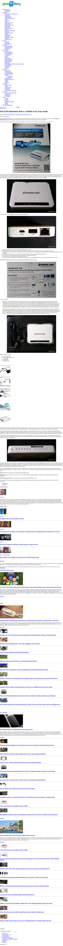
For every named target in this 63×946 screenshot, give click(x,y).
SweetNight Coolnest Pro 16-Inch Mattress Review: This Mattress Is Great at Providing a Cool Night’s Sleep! (27, 797)
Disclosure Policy (5, 936)
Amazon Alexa (8, 16)
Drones (6, 57)
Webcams (7, 82)
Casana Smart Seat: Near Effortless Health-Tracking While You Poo (17, 894)
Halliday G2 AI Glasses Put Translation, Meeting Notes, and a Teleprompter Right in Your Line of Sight (26, 903)
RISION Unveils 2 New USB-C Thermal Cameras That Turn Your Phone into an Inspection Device (25, 868)
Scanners (6, 81)
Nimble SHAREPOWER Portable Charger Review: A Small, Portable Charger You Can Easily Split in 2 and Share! (29, 620)
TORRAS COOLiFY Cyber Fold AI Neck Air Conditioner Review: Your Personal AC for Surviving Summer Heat (29, 678)
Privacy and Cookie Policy (7, 937)
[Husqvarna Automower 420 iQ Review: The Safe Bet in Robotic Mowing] (3, 658)
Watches (6, 103)
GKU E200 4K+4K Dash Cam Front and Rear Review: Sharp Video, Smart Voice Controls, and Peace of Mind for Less (30, 704)
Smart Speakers (8, 35)
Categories (2, 931)
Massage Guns (8, 48)
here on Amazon (34, 259)
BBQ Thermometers (9, 52)
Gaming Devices (8, 87)
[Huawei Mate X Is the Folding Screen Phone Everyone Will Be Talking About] (5, 552)
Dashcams (7, 42)
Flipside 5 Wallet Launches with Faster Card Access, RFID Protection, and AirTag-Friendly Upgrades (25, 920)
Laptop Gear (9, 77)
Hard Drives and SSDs (9, 79)
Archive (4, 941)
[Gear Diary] (31, 4)
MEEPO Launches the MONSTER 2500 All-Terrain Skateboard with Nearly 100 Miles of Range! (24, 886)
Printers (6, 80)
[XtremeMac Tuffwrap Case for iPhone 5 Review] (3, 514)
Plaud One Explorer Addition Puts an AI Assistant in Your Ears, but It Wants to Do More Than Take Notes (27, 745)
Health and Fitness (8, 47)
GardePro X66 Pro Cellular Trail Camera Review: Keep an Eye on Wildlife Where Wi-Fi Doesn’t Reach (26, 687)
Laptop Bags (9, 76)
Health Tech (4, 45)
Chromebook (7, 70)
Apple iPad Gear (12, 114)
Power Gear (7, 66)
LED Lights (7, 26)
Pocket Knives (8, 93)
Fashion (4, 97)
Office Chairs (7, 27)
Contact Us (4, 942)
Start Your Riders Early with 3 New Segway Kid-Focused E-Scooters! (17, 835)
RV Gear (6, 68)
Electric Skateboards (9, 59)
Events (1, 554)
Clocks (6, 19)
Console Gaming (8, 85)
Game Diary (4, 83)
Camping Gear (8, 55)
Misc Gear (4, 91)
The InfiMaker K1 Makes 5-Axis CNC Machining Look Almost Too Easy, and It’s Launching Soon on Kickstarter (29, 814)
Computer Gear (8, 71)
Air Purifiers (7, 15)
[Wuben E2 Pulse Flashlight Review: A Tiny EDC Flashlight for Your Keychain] (3, 641)
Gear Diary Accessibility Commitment (9, 939)
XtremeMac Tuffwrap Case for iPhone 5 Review (12, 518)
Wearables (7, 49)
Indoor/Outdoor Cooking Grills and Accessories (14, 63)
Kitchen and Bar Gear (9, 25)
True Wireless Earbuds (9, 37)
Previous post (5, 483)
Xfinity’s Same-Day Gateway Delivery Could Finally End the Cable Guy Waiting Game (22, 912)
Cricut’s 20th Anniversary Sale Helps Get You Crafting (14, 806)
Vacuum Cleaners (8, 39)
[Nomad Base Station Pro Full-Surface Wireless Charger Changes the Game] (5, 539)
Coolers (6, 56)
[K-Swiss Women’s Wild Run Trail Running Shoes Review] (3, 650)
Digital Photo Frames (9, 22)
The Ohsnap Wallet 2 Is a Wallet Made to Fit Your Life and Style (16, 729)
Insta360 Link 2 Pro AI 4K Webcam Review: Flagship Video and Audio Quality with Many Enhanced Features (28, 635)
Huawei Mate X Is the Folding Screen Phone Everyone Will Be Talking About (19, 557)
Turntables (7, 38)
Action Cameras (8, 51)
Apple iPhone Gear (19, 114)
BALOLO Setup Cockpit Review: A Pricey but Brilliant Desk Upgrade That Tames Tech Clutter (24, 669)
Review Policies (5, 935)
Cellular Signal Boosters (9, 18)
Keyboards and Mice (9, 73)
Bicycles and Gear (8, 53)
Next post (4, 484)
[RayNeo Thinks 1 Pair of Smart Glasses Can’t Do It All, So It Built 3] (3, 786)
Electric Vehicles (8, 61)
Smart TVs (7, 31)
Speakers (6, 33)
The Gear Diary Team (6, 934)
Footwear (7, 100)
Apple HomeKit (8, 17)
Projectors (7, 29)
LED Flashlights (8, 65)
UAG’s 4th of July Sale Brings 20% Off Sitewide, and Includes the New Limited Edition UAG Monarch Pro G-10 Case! (30, 531)
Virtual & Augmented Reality (10, 90)
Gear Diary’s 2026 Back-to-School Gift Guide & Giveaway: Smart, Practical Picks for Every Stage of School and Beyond (30, 587)
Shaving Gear (7, 95)
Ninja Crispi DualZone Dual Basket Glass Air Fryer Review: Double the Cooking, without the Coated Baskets (27, 695)
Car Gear (4, 40)
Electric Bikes (7, 58)
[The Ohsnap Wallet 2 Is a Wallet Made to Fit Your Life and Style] (11, 727)
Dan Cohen (6, 116)
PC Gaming (7, 89)
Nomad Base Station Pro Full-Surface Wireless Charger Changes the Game (19, 544)
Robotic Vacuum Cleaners (10, 30)
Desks (6, 21)
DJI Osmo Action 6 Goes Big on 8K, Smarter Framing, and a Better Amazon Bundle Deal (22, 780)
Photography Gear (8, 28)
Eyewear (6, 99)
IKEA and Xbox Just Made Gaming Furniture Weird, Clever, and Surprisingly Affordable (23, 754)
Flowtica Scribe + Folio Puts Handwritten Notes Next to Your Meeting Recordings (20, 762)
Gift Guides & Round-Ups (7, 105)
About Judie (4, 933)
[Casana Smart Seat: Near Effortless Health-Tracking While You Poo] (3, 892)
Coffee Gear (7, 20)
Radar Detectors (8, 43)
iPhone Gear (7, 11)
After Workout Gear (9, 46)
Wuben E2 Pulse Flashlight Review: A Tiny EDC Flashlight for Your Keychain (20, 643)
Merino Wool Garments (9, 101)
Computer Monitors (9, 72)
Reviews (1, 516)
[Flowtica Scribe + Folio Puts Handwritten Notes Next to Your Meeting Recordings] (3, 760)
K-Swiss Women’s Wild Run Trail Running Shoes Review (14, 652)
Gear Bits (2, 529)
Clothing (6, 98)
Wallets (6, 102)
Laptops (6, 75)
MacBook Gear (8, 78)
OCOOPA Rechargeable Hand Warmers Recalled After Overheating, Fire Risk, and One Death (24, 877)
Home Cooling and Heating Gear (11, 13)
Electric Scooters (8, 60)
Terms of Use (5, 940)
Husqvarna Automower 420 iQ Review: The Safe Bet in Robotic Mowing (18, 661)
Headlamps (7, 62)
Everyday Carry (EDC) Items (10, 92)
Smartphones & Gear (6, 9)
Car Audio (7, 41)
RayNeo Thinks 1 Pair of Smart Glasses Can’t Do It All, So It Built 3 (17, 788)
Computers (4, 69)
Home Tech (4, 12)
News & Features (6, 554)
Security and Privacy (9, 32)
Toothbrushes (7, 96)
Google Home (7, 23)
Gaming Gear (7, 88)
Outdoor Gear (5, 50)
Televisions (7, 36)
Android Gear (7, 10)
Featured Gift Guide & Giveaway (7, 570)
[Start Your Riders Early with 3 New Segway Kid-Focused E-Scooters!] (11, 832)
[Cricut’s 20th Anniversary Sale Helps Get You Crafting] (3, 803)
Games (6, 86)
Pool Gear (7, 67)
